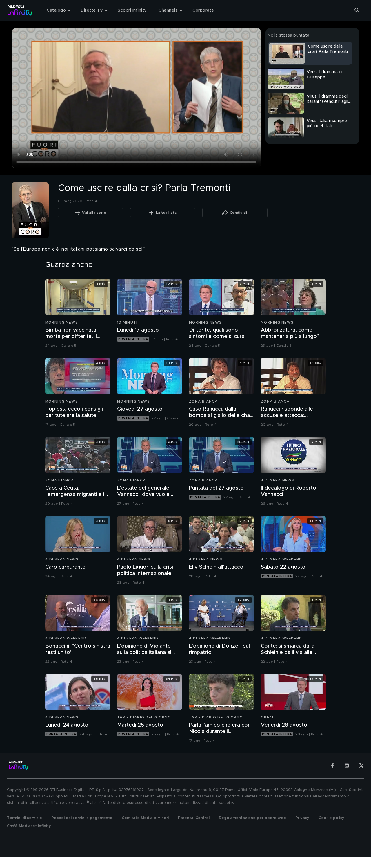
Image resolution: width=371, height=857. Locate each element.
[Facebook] (332, 765)
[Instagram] (347, 765)
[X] (361, 765)
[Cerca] (357, 10)
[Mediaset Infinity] (20, 10)
